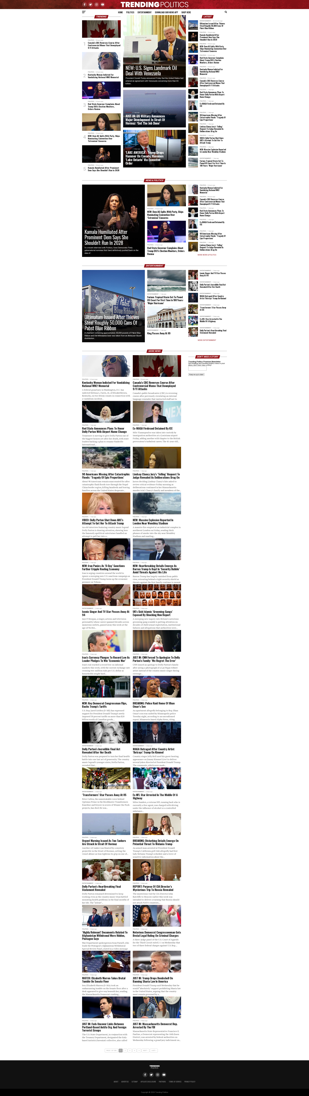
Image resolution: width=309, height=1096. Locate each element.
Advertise (125, 1081)
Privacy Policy (189, 1081)
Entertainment (145, 12)
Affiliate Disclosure (148, 1081)
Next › (145, 1050)
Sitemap (135, 1081)
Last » (153, 1050)
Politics (130, 12)
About (116, 1081)
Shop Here (186, 12)
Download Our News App (166, 12)
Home (120, 12)
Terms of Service (175, 1081)
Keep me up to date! (196, 374)
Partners (162, 1081)
